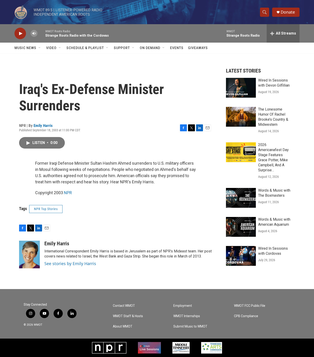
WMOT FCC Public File (249, 305)
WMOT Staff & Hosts (128, 316)
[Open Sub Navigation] (40, 48)
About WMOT (122, 326)
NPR (68, 192)
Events (176, 48)
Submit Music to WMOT (190, 326)
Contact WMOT (124, 305)
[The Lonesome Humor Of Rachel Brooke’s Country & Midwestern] (241, 117)
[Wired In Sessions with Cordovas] (241, 256)
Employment (182, 305)
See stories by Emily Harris (70, 263)
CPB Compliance (246, 316)
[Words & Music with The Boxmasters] (241, 198)
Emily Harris (43, 125)
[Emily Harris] (29, 254)
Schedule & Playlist (85, 48)
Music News (25, 48)
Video (51, 48)
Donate (288, 12)
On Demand (150, 48)
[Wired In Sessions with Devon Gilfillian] (241, 88)
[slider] (41, 33)
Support (122, 48)
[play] (20, 33)
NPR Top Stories (46, 209)
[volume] (34, 33)
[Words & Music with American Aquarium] (241, 227)
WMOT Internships (186, 316)
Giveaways (198, 48)
